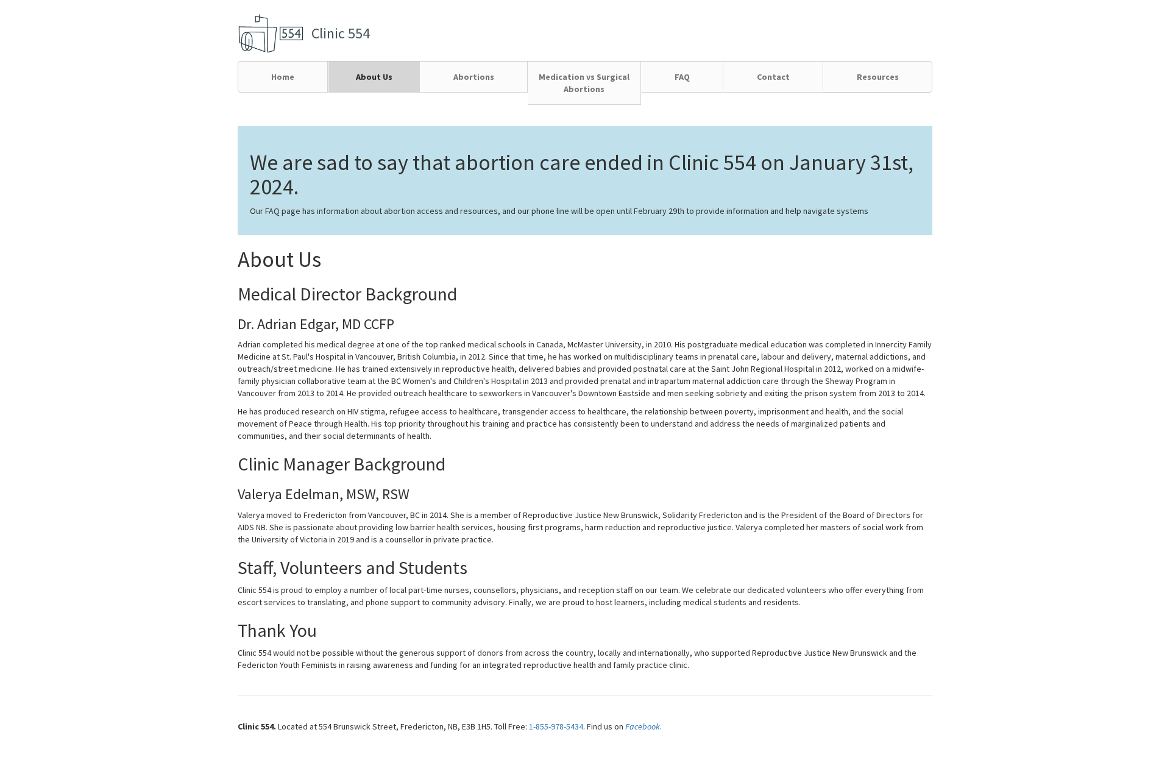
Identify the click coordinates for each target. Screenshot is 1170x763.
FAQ (682, 76)
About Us (374, 76)
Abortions (473, 76)
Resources (878, 76)
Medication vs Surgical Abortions (584, 82)
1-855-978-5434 (556, 726)
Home (282, 76)
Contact (773, 76)
